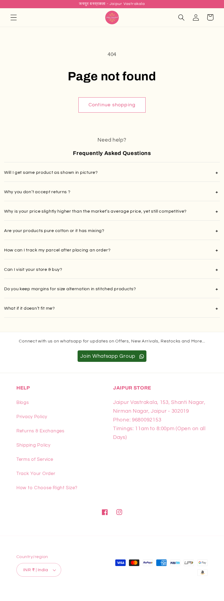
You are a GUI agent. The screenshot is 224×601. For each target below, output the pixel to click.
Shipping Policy (33, 445)
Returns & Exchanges (40, 431)
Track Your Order (35, 473)
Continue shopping (112, 104)
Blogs (22, 402)
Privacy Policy (31, 416)
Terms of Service (34, 459)
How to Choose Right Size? (47, 487)
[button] (14, 17)
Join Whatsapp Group (108, 356)
